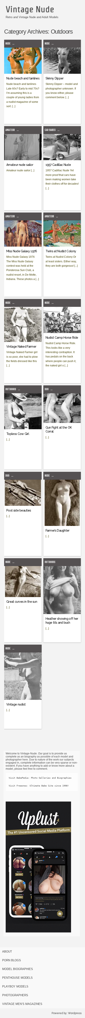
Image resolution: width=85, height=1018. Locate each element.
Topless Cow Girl (17, 434)
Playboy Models (15, 986)
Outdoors (10, 389)
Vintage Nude (30, 9)
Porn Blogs (11, 960)
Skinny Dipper (55, 78)
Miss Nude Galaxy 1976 (21, 251)
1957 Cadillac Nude (58, 165)
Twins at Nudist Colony (61, 251)
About (7, 951)
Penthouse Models (17, 977)
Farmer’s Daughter (58, 530)
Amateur (10, 130)
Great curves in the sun (21, 601)
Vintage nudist (16, 704)
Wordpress (75, 1013)
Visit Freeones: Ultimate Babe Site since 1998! (39, 786)
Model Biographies (17, 969)
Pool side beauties (18, 510)
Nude (7, 43)
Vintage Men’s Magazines (22, 1004)
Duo (47, 389)
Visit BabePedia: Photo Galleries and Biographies (40, 778)
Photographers (15, 995)
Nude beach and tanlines (22, 78)
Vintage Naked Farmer (21, 346)
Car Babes (50, 130)
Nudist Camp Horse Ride (62, 337)
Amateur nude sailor (19, 165)
